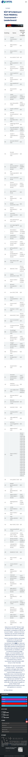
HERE (16, 643)
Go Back (8, 8)
